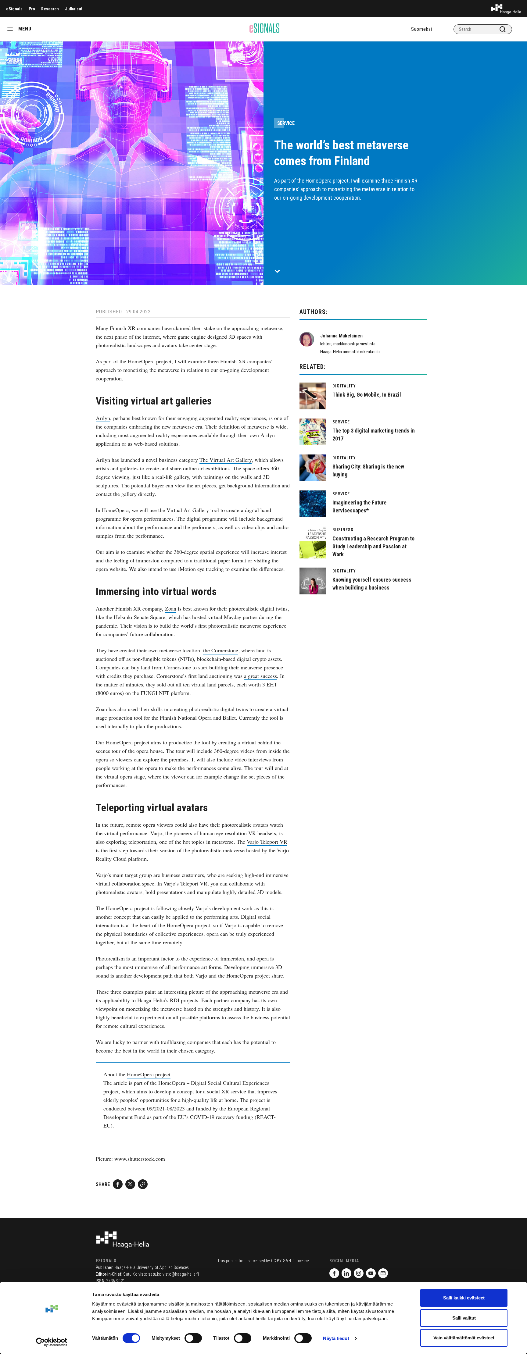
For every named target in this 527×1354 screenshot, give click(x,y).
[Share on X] (130, 1184)
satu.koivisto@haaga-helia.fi (173, 1274)
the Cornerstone (220, 650)
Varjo (156, 833)
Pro (32, 8)
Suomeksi (421, 29)
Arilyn (103, 418)
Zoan (170, 608)
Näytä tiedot (336, 1338)
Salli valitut (464, 1317)
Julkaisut (73, 8)
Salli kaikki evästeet (464, 1297)
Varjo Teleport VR (267, 841)
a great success (260, 675)
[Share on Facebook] (118, 1184)
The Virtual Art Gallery (225, 459)
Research (50, 8)
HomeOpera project (148, 1074)
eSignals (14, 8)
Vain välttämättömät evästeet (463, 1337)
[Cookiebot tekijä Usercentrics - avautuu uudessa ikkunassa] (51, 1342)
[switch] (193, 1338)
